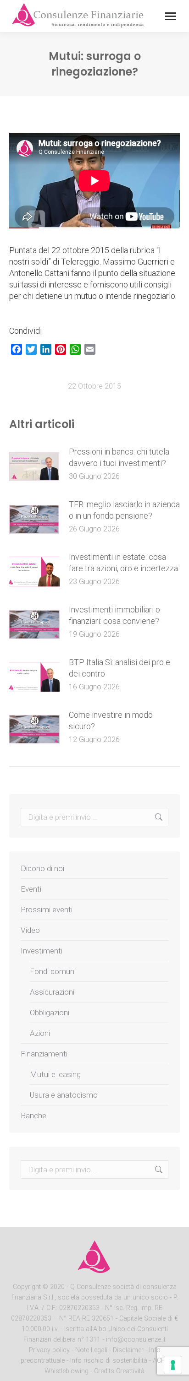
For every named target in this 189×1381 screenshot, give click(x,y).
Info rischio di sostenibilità (109, 1361)
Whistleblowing (66, 1371)
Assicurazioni (52, 991)
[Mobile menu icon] (170, 16)
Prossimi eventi (46, 909)
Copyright (27, 1287)
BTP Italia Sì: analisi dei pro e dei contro (119, 667)
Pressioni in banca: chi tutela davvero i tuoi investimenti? (119, 457)
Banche (33, 1115)
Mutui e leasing (55, 1074)
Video (30, 930)
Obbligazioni (49, 1012)
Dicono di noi (42, 868)
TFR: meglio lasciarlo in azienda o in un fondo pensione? (124, 509)
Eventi (31, 889)
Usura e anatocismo (64, 1094)
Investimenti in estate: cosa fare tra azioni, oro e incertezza (123, 562)
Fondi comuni (53, 971)
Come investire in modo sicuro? (111, 720)
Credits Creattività (119, 1371)
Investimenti (41, 950)
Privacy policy (50, 1350)
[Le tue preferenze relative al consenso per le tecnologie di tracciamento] (173, 1365)
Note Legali (91, 1350)
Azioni (40, 1033)
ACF (159, 1361)
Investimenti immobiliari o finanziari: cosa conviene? (114, 615)
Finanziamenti (44, 1053)
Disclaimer (128, 1350)
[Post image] (34, 466)
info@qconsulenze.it (136, 1339)
